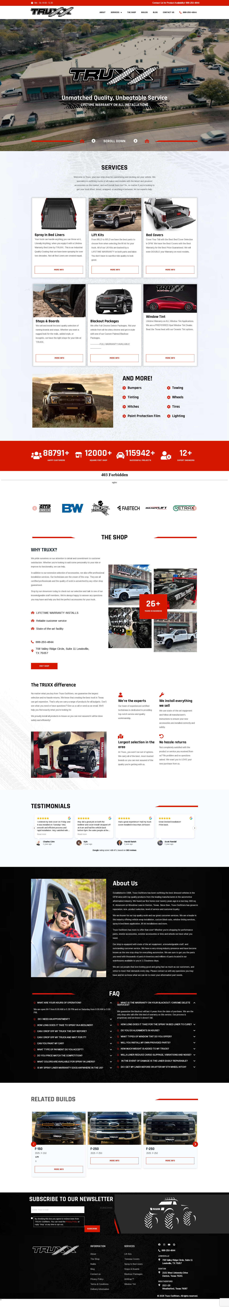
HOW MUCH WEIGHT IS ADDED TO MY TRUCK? (145, 1049)
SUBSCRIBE (92, 1228)
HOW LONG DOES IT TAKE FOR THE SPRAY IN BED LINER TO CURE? (156, 1024)
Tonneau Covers (131, 1259)
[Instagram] (165, 1245)
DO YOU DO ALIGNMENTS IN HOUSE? (140, 1030)
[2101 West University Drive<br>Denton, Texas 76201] (159, 1272)
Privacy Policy (71, 1222)
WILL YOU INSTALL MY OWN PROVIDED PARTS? (145, 1043)
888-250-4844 (190, 12)
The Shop (131, 12)
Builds (144, 12)
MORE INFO (59, 1169)
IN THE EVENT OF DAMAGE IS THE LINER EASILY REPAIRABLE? (154, 1061)
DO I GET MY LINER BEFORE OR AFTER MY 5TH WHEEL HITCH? (153, 1067)
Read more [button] (41, 834)
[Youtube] (170, 1245)
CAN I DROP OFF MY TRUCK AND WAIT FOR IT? (61, 1037)
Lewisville (163, 1256)
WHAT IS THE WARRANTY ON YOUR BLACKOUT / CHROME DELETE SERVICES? (153, 1004)
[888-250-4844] (32, 642)
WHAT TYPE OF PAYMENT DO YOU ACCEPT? (60, 1049)
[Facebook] (160, 1245)
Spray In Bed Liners (133, 1264)
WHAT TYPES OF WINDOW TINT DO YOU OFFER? (146, 1036)
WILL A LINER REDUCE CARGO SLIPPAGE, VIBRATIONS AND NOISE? (156, 1055)
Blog (155, 12)
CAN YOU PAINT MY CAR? (50, 1043)
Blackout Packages (133, 1274)
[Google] (175, 1245)
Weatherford (165, 1281)
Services (115, 12)
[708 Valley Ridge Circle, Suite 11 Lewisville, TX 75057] (32, 651)
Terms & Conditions (99, 1284)
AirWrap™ (129, 1279)
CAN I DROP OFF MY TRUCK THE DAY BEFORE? (62, 1031)
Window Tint (130, 1284)
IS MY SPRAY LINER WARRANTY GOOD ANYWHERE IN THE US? (70, 1068)
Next (195, 1144)
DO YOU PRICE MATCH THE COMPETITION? (59, 1055)
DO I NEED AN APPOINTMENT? (53, 1019)
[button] (34, 508)
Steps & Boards (131, 1269)
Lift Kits (128, 1254)
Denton (162, 1268)
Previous (33, 1144)
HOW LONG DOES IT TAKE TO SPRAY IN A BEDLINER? (65, 1025)
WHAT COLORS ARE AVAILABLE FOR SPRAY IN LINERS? (66, 1062)
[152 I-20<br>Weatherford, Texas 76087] (159, 1285)
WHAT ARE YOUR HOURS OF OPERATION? (59, 1003)
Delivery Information (99, 1289)
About (102, 12)
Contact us (168, 12)
